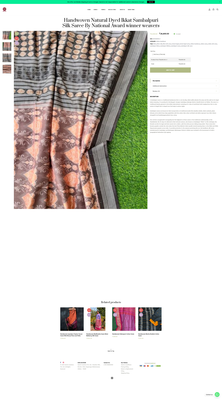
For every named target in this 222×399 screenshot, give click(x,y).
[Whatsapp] (217, 394)
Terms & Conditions (126, 364)
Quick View (77, 340)
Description (156, 81)
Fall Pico (152, 51)
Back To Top (111, 351)
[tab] (184, 81)
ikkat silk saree (167, 44)
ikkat (154, 44)
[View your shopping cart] (213, 9)
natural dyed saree (184, 44)
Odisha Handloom (161, 41)
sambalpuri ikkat (154, 46)
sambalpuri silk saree (186, 46)
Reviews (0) (156, 91)
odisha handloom (195, 44)
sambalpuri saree (175, 46)
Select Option (66, 340)
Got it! (151, 2)
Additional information (160, 86)
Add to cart (170, 70)
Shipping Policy (125, 373)
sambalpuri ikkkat (165, 46)
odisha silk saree (212, 44)
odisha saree (203, 44)
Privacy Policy (125, 367)
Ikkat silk (159, 44)
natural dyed (175, 44)
